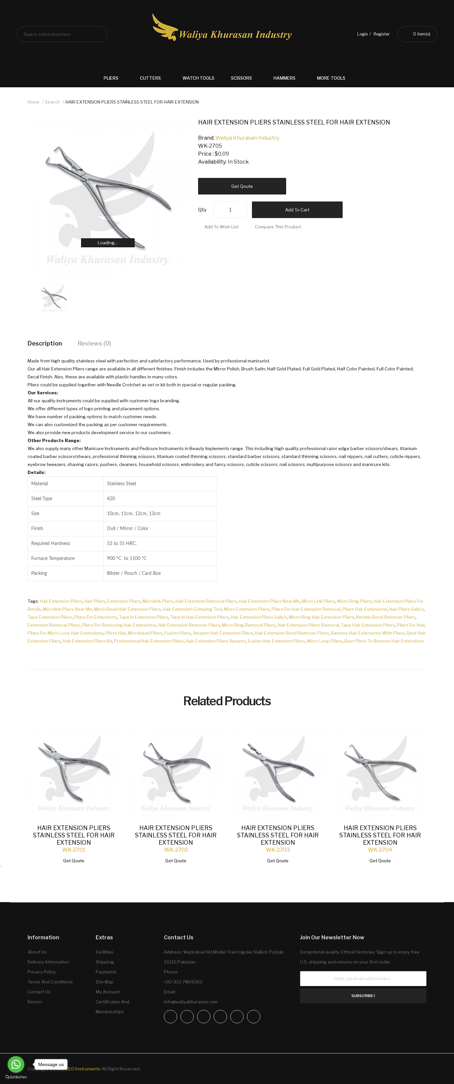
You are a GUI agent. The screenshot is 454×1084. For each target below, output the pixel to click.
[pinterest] (237, 1016)
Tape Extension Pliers (50, 617)
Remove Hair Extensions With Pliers (368, 633)
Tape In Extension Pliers (143, 617)
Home (34, 102)
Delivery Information (48, 962)
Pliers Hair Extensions (364, 609)
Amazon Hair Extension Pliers (223, 633)
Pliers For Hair (411, 625)
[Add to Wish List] (108, 739)
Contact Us (39, 991)
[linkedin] (220, 1016)
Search (52, 102)
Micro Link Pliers (318, 601)
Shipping (105, 962)
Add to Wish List (221, 226)
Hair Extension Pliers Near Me (269, 601)
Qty (202, 209)
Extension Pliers (124, 601)
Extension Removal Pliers (54, 625)
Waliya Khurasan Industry (247, 138)
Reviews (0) (94, 343)
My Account (108, 991)
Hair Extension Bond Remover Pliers (292, 633)
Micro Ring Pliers (354, 601)
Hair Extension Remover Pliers (189, 625)
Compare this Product (278, 226)
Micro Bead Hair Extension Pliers (127, 609)
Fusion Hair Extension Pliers (276, 641)
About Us (37, 952)
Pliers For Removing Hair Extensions (119, 625)
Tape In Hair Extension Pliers (199, 617)
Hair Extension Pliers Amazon (216, 641)
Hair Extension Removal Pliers (206, 601)
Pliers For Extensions (95, 617)
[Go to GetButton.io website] (16, 1077)
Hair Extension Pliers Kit (87, 641)
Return (35, 1001)
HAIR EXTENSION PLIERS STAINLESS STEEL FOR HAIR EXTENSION (132, 102)
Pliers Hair (115, 633)
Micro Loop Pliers (324, 641)
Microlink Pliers (158, 601)
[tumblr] (253, 1016)
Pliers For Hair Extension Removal (306, 609)
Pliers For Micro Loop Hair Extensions (65, 633)
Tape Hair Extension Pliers (368, 625)
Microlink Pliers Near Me (67, 609)
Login (362, 34)
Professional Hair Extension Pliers (149, 641)
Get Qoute (242, 186)
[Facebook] (170, 1016)
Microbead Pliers (145, 633)
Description (45, 343)
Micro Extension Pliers (247, 609)
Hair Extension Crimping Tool (192, 609)
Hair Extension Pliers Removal (308, 625)
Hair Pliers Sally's (406, 609)
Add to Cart (297, 209)
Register (382, 34)
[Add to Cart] (108, 739)
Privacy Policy (42, 971)
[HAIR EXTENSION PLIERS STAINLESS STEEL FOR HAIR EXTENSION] (54, 297)
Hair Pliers (94, 601)
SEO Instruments (83, 1068)
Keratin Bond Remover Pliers (385, 617)
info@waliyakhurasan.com (191, 1001)
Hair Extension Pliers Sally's (259, 617)
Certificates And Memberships (112, 1006)
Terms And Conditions (50, 981)
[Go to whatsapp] (16, 1064)
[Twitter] (203, 1016)
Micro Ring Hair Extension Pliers (321, 617)
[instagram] (187, 1016)
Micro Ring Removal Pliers (249, 625)
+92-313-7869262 (183, 981)
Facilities (104, 952)
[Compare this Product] (108, 739)
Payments (106, 971)
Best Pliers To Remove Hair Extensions (384, 641)
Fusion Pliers (178, 633)
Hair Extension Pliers (61, 601)
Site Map (105, 981)
